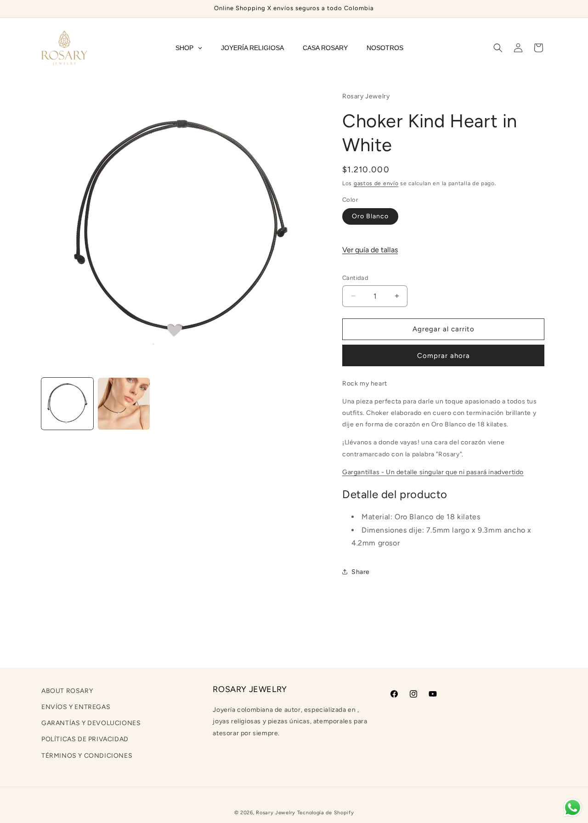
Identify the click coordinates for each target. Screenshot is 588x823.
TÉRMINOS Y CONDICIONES (86, 756)
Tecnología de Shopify (325, 813)
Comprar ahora (443, 356)
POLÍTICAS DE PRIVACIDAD (85, 740)
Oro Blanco (370, 216)
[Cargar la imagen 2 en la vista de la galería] (124, 404)
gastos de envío (376, 183)
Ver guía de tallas (370, 249)
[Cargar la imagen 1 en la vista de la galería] (67, 404)
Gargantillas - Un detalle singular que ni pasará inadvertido (433, 472)
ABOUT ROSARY (67, 691)
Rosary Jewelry (275, 813)
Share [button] (360, 572)
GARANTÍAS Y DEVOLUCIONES (91, 723)
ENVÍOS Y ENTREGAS (75, 707)
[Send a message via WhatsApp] (572, 807)
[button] (498, 48)
